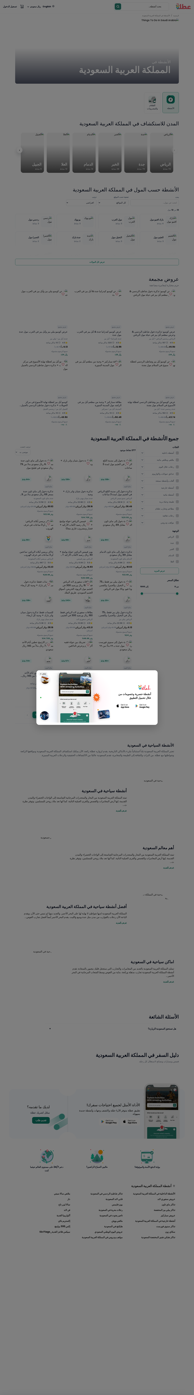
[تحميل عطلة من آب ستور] (123, 706)
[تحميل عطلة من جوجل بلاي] (142, 706)
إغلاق (43, 674)
